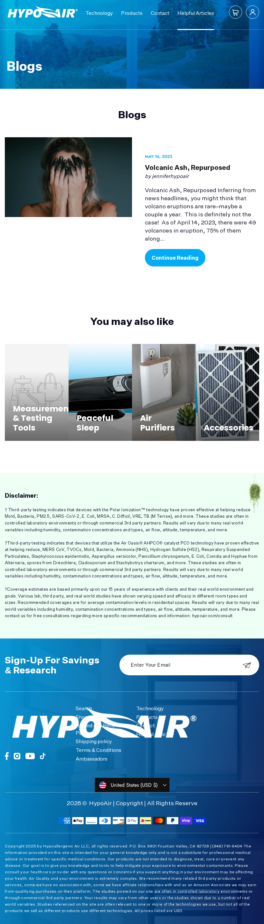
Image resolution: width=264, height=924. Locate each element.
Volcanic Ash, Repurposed (187, 167)
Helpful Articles (195, 13)
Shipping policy (94, 741)
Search (84, 708)
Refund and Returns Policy (98, 729)
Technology (99, 13)
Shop (82, 717)
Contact (160, 13)
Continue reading (175, 257)
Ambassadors (92, 758)
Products (132, 13)
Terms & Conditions (98, 750)
